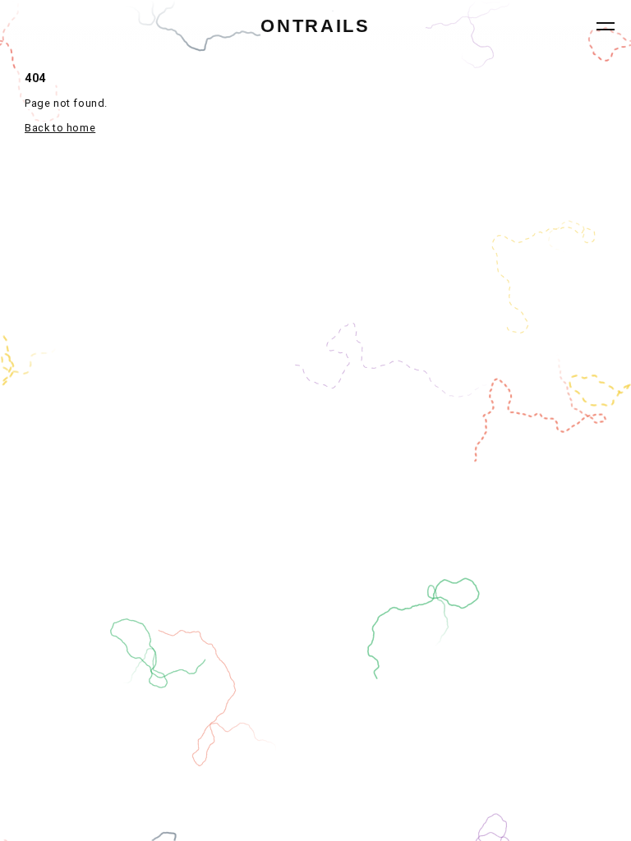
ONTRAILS (315, 26)
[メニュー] (605, 26)
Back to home (60, 128)
